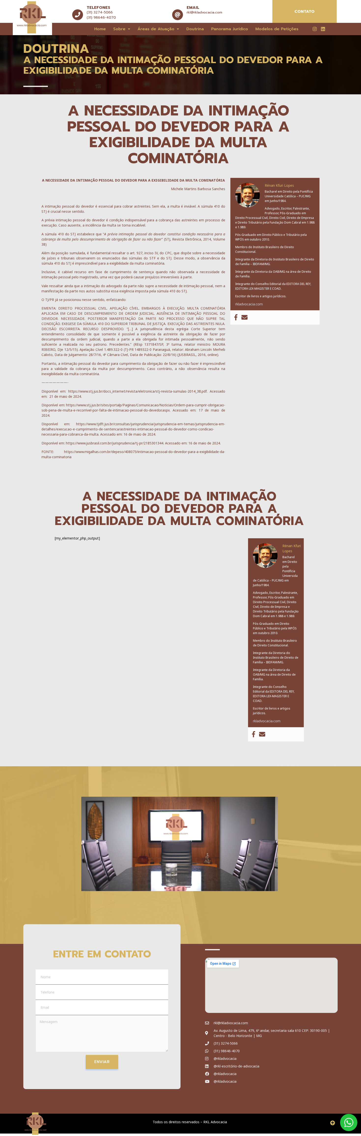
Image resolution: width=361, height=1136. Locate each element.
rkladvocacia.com (249, 304)
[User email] (244, 317)
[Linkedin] (323, 29)
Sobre (119, 29)
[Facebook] (236, 317)
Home (100, 29)
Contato (304, 11)
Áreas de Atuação (156, 29)
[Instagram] (314, 29)
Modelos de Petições (276, 29)
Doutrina (195, 29)
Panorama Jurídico (229, 29)
